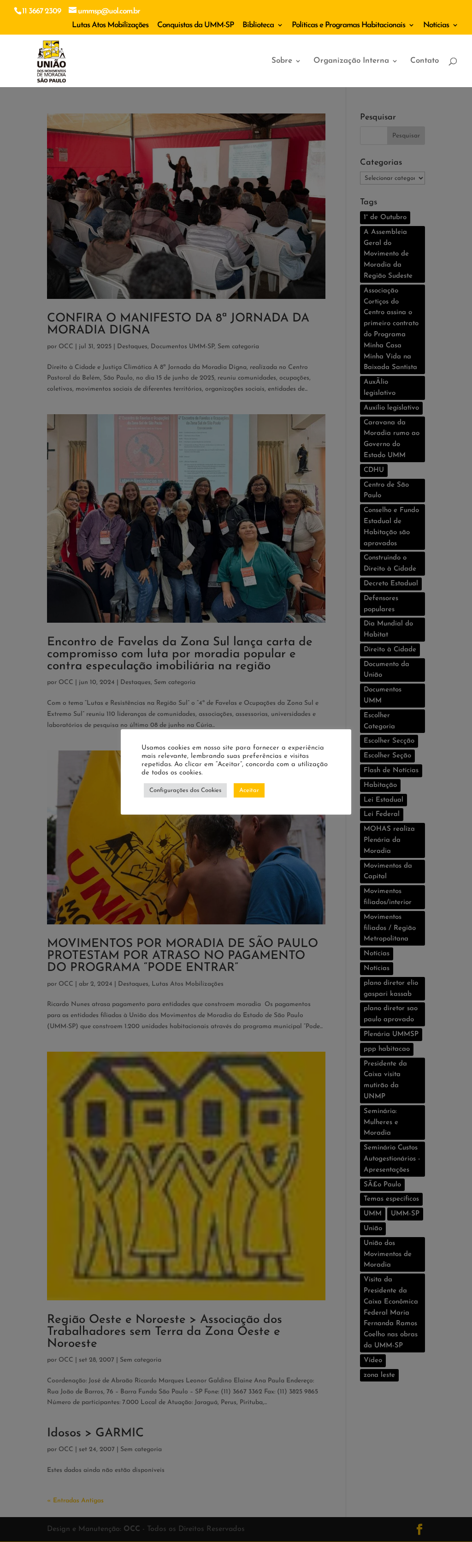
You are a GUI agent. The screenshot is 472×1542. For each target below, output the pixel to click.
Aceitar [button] (249, 790)
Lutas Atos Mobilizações (110, 25)
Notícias (436, 25)
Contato (424, 61)
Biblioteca (258, 25)
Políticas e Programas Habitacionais (348, 25)
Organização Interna (351, 61)
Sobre (281, 61)
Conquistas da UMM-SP (195, 25)
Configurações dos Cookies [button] (185, 790)
